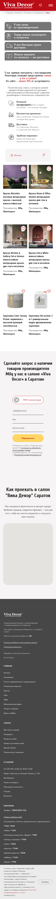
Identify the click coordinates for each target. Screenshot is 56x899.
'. (41, 455)
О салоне (27, 13)
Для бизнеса (9, 778)
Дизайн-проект (10, 748)
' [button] (20, 448)
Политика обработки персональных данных (20, 642)
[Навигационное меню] (51, 5)
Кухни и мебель (10, 713)
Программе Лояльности (23, 629)
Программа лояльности (13, 647)
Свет (6, 695)
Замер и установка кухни (14, 743)
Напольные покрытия (12, 686)
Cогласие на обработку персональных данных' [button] (26, 449)
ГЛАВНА (7, 666)
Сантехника (8, 677)
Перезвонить (28, 438)
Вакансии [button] (8, 796)
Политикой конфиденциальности (27, 455)
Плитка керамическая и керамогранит (20, 682)
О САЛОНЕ (8, 762)
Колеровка (8, 734)
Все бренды (38, 13)
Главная (10, 13)
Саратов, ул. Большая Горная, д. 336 (25, 773)
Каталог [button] (18, 13)
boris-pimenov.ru (24, 653)
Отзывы (7, 791)
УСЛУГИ (7, 723)
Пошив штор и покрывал (14, 752)
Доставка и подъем (11, 730)
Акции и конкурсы (11, 782)
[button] (28, 400)
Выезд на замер (10, 739)
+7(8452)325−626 (18, 810)
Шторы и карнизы (11, 709)
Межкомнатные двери (12, 704)
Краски (7, 691)
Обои (6, 700)
